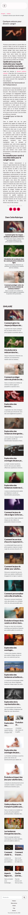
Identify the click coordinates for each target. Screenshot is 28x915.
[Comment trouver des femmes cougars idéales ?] (19, 847)
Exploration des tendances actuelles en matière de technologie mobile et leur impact (13, 678)
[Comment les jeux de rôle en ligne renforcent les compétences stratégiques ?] (14, 504)
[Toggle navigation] (4, 5)
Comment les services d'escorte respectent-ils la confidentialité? (13, 541)
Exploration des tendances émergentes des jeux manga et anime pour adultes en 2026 (13, 434)
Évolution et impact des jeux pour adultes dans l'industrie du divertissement (13, 780)
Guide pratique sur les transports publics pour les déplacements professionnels (13, 807)
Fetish (14, 905)
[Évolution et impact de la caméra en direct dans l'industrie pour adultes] (14, 612)
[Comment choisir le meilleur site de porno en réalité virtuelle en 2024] (8, 847)
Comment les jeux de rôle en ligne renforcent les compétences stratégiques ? (13, 515)
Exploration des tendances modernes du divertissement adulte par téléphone (13, 488)
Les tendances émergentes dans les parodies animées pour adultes (13, 834)
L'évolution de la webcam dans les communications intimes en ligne (14, 260)
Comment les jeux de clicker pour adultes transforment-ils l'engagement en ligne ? (13, 570)
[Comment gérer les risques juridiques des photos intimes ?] (14, 227)
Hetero (14, 900)
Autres (9, 13)
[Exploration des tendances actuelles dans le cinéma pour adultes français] (9, 718)
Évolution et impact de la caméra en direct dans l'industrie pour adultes (13, 622)
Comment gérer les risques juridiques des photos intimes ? (14, 235)
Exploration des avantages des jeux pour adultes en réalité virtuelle (13, 461)
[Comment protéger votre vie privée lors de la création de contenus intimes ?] (14, 277)
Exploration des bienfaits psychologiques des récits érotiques (12, 407)
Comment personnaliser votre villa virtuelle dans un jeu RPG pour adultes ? (13, 597)
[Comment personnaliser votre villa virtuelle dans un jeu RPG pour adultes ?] (14, 585)
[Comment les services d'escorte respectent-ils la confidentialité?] (14, 531)
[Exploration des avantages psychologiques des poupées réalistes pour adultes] (14, 640)
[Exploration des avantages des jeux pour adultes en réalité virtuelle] (14, 450)
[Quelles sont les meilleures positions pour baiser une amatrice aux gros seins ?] (19, 868)
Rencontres (14, 903)
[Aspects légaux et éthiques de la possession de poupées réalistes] (8, 868)
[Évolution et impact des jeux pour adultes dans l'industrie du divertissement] (14, 769)
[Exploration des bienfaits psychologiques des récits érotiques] (14, 396)
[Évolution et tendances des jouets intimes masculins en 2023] (19, 717)
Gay (14, 908)
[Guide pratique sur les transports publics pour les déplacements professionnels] (14, 796)
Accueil (3, 13)
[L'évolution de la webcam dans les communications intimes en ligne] (14, 251)
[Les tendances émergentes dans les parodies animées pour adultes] (14, 823)
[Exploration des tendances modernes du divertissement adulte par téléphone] (14, 477)
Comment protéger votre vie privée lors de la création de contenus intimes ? (14, 286)
